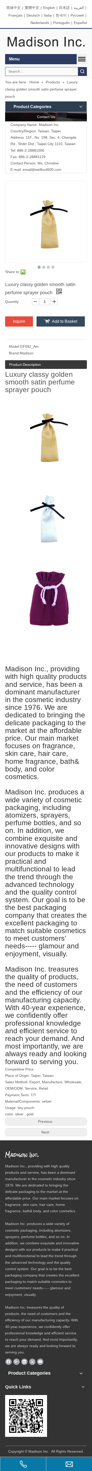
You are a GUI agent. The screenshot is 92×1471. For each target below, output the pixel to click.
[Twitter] (32, 1362)
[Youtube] (40, 1362)
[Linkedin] (24, 1362)
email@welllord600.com (42, 169)
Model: (14, 346)
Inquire (19, 321)
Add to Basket (64, 321)
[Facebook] (8, 1362)
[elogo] (46, 41)
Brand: (14, 353)
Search (82, 71)
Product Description (25, 365)
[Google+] (16, 1362)
